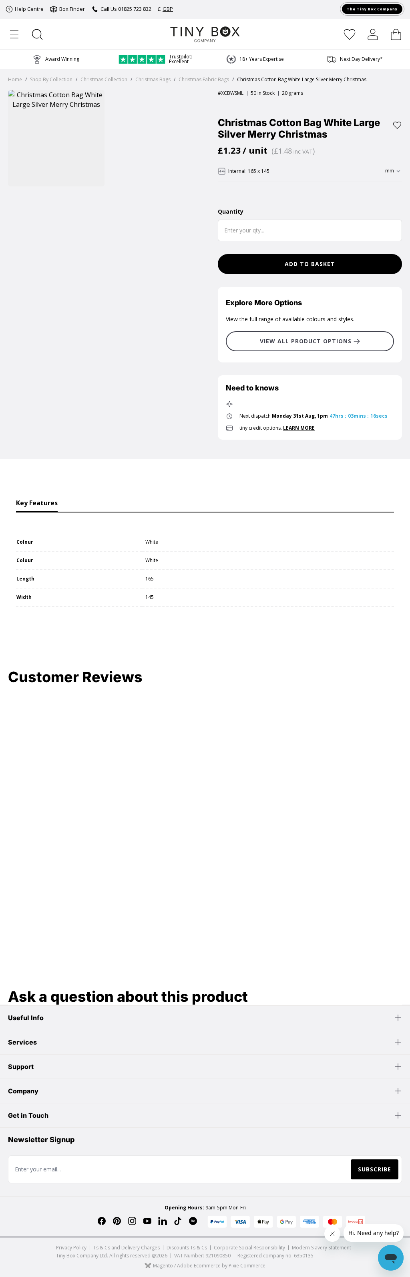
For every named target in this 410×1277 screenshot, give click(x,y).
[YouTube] (147, 1221)
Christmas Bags (153, 79)
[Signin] (373, 34)
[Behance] (193, 1221)
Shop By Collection (51, 79)
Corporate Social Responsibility (249, 1247)
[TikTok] (178, 1221)
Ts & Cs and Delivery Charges (126, 1247)
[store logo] (205, 34)
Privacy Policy (71, 1247)
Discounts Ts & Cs (187, 1247)
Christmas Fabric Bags (204, 79)
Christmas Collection (103, 79)
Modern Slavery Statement (321, 1247)
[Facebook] (101, 1221)
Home (15, 79)
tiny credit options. (277, 427)
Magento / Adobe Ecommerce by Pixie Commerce (209, 1265)
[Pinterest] (117, 1221)
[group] (354, 59)
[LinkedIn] (162, 1221)
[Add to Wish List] (397, 125)
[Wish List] (350, 34)
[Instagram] (132, 1221)
